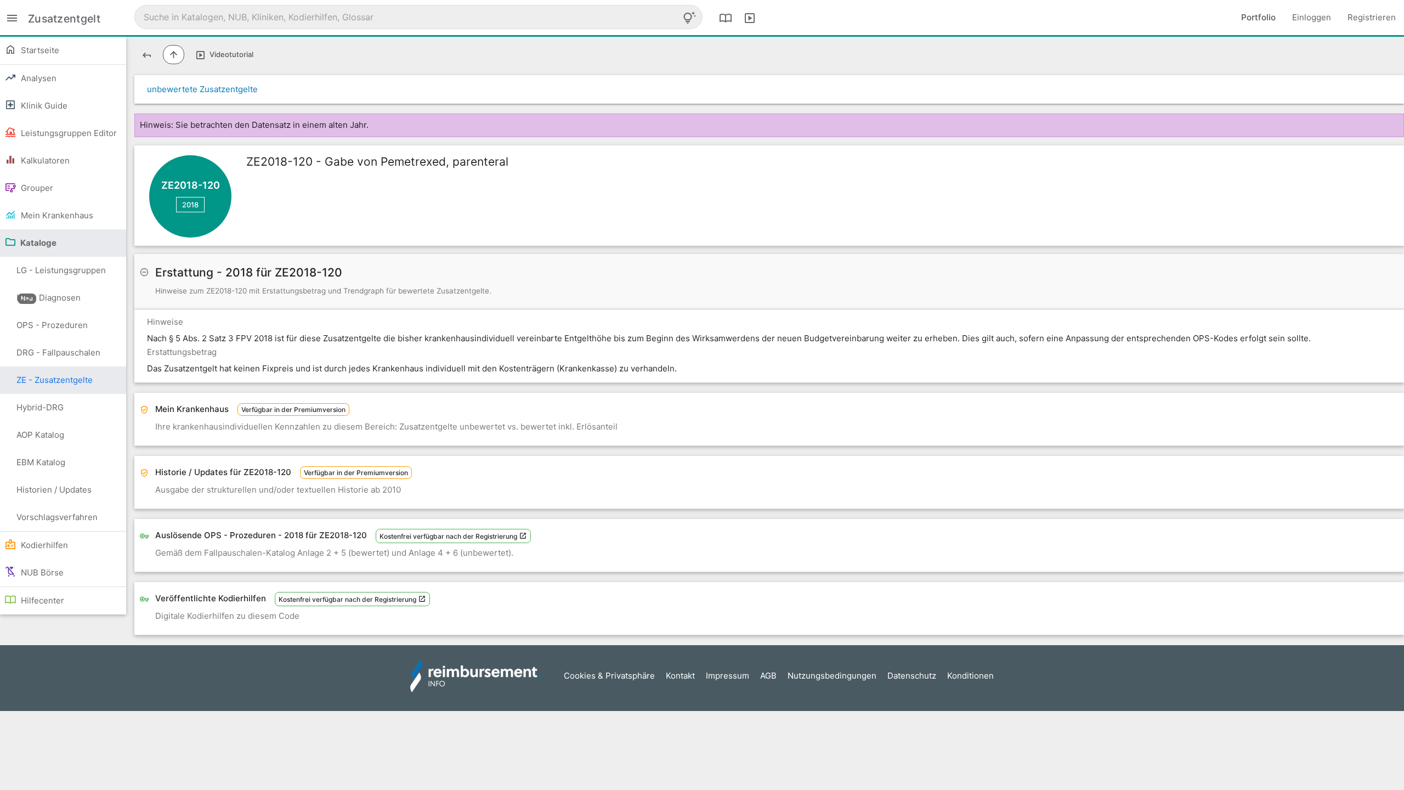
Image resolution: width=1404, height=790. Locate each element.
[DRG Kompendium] (725, 17)
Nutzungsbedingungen (832, 675)
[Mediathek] (749, 17)
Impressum (727, 675)
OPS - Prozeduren (52, 325)
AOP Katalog (40, 435)
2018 (190, 204)
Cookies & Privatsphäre (609, 675)
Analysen (37, 78)
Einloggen (1311, 17)
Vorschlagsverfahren (57, 517)
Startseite (39, 50)
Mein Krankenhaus (56, 215)
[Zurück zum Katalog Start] (146, 54)
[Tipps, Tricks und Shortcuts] (689, 17)
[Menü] (12, 17)
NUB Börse (41, 572)
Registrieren (1372, 17)
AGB (768, 675)
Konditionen (970, 675)
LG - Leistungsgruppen (61, 274)
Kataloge (37, 243)
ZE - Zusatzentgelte (54, 380)
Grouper (36, 188)
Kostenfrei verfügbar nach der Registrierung (449, 536)
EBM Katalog (40, 462)
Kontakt (680, 675)
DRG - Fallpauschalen (58, 352)
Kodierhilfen (43, 545)
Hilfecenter (41, 600)
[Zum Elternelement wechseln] (173, 54)
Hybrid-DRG (40, 407)
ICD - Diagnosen (48, 297)
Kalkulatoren (44, 160)
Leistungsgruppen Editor (68, 133)
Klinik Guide (43, 105)
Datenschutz (911, 675)
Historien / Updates (54, 489)
